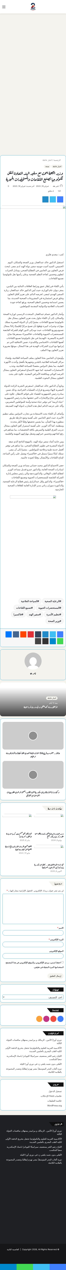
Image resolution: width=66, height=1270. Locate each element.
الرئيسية (57, 160)
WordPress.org (54, 1105)
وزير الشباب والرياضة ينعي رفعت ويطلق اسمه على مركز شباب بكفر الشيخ (49, 835)
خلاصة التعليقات (54, 1101)
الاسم (60, 928)
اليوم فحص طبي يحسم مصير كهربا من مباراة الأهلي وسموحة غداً (19, 835)
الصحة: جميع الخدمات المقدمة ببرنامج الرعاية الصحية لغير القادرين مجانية (18, 848)
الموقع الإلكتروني (56, 951)
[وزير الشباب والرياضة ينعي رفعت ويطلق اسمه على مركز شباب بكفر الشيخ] (49, 822)
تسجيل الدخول (55, 1091)
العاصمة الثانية (13, 1249)
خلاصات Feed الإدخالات (51, 1096)
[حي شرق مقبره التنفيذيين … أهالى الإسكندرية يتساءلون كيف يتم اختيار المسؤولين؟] (49, 853)
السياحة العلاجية (29, 601)
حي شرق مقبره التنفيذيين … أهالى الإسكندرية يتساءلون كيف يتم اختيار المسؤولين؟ (49, 866)
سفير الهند (34, 614)
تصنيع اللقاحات (23, 607)
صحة (47, 166)
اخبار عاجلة (47, 160)
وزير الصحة (54, 621)
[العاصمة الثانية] (33, 6)
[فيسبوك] (60, 634)
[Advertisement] (33, 50)
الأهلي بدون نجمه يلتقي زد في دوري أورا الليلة (41, 707)
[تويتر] (53, 634)
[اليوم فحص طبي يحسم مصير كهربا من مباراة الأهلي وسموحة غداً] (17, 822)
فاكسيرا (18, 614)
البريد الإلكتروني (56, 939)
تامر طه (56, 186)
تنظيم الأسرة (53, 614)
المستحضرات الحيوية (49, 607)
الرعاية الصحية (52, 601)
